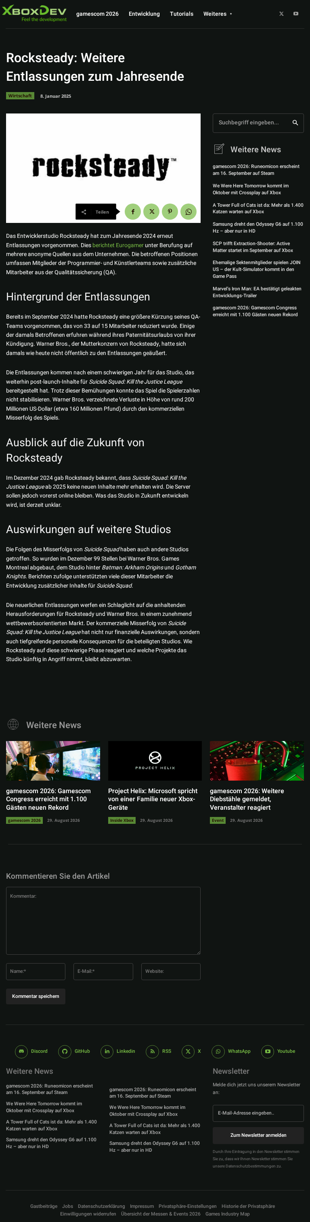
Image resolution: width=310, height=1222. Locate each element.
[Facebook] (133, 212)
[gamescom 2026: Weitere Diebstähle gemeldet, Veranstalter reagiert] (257, 761)
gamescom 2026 (24, 820)
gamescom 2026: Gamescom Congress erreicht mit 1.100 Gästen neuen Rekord (255, 311)
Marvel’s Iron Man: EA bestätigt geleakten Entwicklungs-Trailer (257, 292)
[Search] (295, 123)
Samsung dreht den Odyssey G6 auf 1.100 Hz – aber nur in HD (258, 227)
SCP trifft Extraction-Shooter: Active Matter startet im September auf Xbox (253, 247)
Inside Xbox (122, 820)
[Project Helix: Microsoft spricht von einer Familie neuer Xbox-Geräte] (155, 761)
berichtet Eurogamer (118, 245)
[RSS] (152, 1051)
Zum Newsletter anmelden (258, 1135)
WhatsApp (239, 1051)
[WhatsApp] (188, 212)
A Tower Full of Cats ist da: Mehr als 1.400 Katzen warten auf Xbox (258, 209)
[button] (188, 1206)
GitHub (82, 1051)
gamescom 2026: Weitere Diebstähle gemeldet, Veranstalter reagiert (247, 799)
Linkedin (126, 1051)
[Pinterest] (170, 212)
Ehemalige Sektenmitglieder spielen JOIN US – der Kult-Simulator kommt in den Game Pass (257, 269)
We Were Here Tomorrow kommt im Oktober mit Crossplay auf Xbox (251, 189)
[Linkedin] (107, 1051)
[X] (282, 14)
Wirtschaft (20, 95)
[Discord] (21, 1051)
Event (218, 820)
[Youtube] (296, 14)
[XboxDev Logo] (34, 12)
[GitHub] (64, 1051)
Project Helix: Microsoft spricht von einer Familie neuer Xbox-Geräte (152, 799)
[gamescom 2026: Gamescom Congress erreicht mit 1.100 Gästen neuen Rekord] (53, 761)
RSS (166, 1051)
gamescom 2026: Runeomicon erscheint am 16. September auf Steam (256, 170)
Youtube (286, 1051)
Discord (39, 1051)
